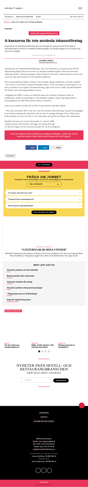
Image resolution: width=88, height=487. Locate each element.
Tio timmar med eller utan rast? (20, 193)
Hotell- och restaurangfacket (44, 441)
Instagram (49, 470)
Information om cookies (44, 421)
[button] (39, 351)
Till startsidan (44, 164)
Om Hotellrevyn (76, 16)
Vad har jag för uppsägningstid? (20, 206)
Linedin (43, 470)
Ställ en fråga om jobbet (44, 212)
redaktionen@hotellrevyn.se (48, 62)
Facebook (38, 470)
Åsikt (38, 17)
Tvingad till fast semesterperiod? (21, 199)
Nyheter (10, 156)
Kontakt (44, 417)
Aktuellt (9, 17)
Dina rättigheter (24, 17)
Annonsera (44, 413)
